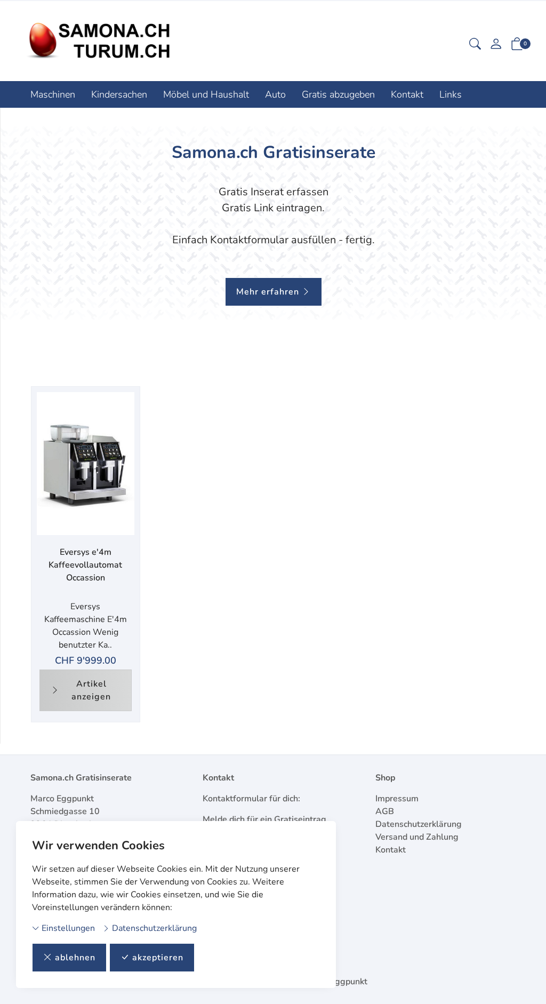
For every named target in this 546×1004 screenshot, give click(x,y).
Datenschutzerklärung (153, 928)
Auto (275, 94)
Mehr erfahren (267, 292)
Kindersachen (119, 94)
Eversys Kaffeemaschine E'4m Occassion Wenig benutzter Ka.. (85, 626)
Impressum (397, 798)
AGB (384, 811)
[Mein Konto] (496, 45)
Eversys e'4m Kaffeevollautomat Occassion (85, 565)
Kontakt (407, 94)
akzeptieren (157, 957)
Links (450, 94)
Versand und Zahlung (417, 837)
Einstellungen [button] (67, 928)
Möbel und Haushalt (206, 94)
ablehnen (75, 957)
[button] (475, 45)
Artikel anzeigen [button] (91, 690)
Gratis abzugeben (338, 94)
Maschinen (52, 94)
